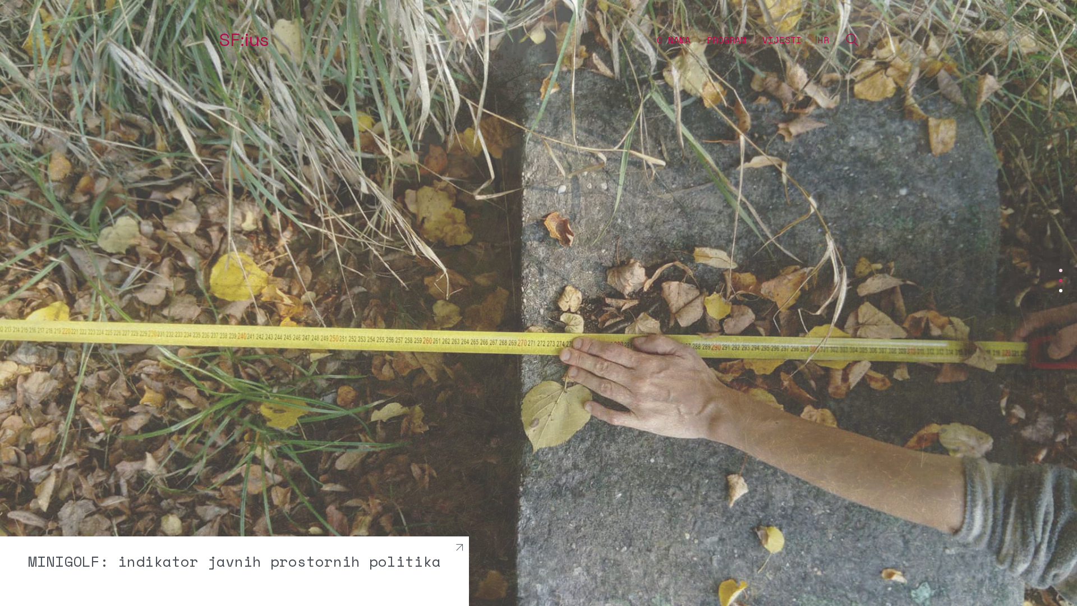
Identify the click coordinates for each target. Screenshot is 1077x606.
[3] (1061, 291)
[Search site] (852, 41)
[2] (1061, 281)
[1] (1061, 270)
